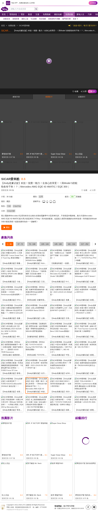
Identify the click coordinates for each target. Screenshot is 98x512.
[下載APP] (92, 91)
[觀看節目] (49, 61)
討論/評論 (17, 206)
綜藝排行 (81, 97)
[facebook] (88, 507)
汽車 (9, 206)
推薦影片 (49, 97)
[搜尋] (36, 9)
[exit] (3, 3)
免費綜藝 (11, 26)
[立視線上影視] (4, 9)
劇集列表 (16, 97)
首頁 (3, 26)
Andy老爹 (11, 211)
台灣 (41, 197)
